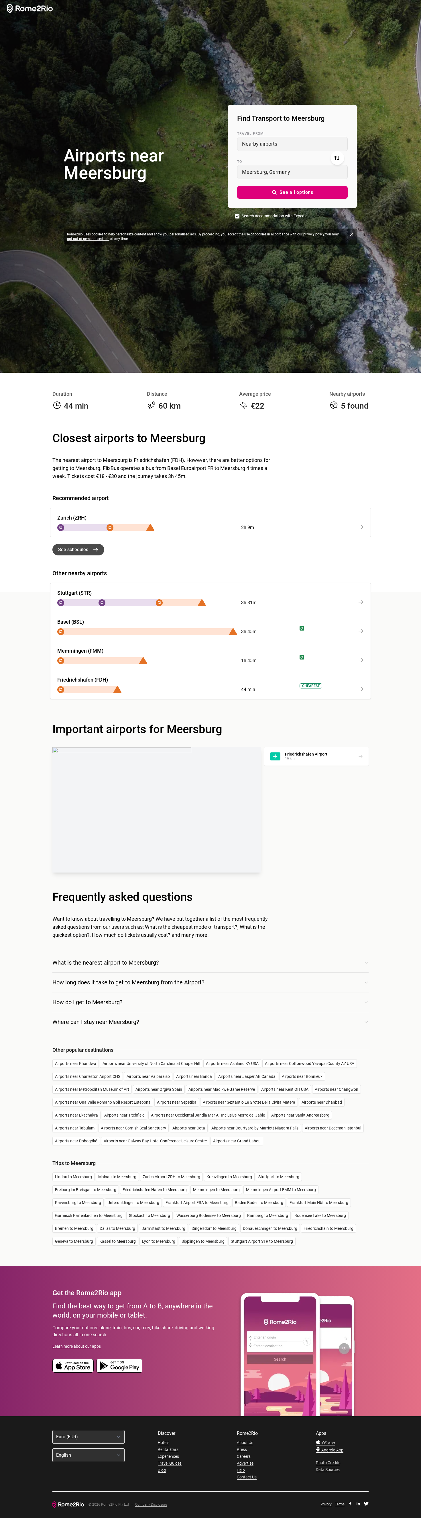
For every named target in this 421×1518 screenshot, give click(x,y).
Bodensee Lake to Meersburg (320, 1215)
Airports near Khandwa (75, 1063)
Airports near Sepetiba (176, 1102)
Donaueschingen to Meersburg (270, 1228)
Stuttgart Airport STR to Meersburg (262, 1241)
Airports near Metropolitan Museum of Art (92, 1089)
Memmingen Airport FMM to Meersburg (281, 1189)
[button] (292, 192)
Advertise (245, 1463)
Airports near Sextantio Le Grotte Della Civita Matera (249, 1102)
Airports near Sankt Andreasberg (300, 1115)
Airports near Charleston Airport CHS (87, 1076)
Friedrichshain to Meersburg (328, 1228)
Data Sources (328, 1469)
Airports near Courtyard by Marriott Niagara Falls (254, 1128)
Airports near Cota (188, 1128)
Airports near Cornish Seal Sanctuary (133, 1128)
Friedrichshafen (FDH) (82, 680)
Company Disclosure (151, 1505)
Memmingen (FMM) (80, 651)
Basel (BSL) (70, 622)
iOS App (327, 1443)
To (239, 162)
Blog (162, 1470)
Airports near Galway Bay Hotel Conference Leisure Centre (155, 1141)
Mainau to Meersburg (117, 1176)
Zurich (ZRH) (71, 518)
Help (241, 1470)
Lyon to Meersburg (158, 1241)
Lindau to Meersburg (73, 1176)
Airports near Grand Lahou (237, 1141)
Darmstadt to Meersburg (163, 1228)
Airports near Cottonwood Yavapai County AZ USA (309, 1063)
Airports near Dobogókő (76, 1141)
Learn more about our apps (76, 1346)
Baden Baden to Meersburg (259, 1202)
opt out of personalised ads (88, 239)
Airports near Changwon (336, 1089)
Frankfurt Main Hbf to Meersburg (319, 1202)
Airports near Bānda (194, 1076)
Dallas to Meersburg (117, 1228)
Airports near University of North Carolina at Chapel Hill (151, 1063)
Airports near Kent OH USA (284, 1089)
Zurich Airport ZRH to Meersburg (171, 1176)
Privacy (326, 1504)
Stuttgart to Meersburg (278, 1176)
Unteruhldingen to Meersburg (133, 1202)
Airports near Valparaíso (148, 1076)
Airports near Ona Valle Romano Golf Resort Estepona (103, 1102)
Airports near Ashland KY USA (232, 1063)
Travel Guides (170, 1463)
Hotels (163, 1442)
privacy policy (313, 234)
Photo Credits (328, 1462)
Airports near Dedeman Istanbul (333, 1128)
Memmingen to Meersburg (216, 1189)
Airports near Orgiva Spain (158, 1089)
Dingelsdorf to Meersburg (214, 1228)
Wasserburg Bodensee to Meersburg (208, 1215)
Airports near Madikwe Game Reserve (221, 1089)
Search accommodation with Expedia (275, 216)
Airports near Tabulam (75, 1128)
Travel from (250, 134)
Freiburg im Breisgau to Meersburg (85, 1189)
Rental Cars (168, 1449)
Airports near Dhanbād (322, 1102)
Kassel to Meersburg (117, 1241)
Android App (331, 1450)
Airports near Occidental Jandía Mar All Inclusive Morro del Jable (208, 1115)
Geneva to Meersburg (74, 1241)
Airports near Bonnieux (302, 1076)
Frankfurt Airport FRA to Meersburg (197, 1202)
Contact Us (247, 1477)
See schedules (73, 549)
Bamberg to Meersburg (267, 1215)
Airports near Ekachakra (76, 1115)
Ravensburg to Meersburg (78, 1202)
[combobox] (292, 144)
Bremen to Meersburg (74, 1228)
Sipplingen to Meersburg (203, 1241)
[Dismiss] (351, 234)
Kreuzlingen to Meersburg (229, 1176)
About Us (245, 1442)
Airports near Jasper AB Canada (247, 1076)
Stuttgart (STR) (74, 593)
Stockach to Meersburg (149, 1215)
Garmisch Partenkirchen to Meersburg (89, 1215)
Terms (340, 1504)
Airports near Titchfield (124, 1115)
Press (242, 1449)
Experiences (168, 1456)
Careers (244, 1456)
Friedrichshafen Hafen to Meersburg (155, 1189)
